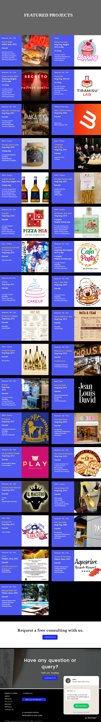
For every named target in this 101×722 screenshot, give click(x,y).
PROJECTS (8, 701)
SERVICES (8, 699)
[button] (50, 637)
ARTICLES (8, 707)
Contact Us (9, 709)
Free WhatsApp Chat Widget (82, 712)
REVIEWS (8, 704)
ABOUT (7, 696)
